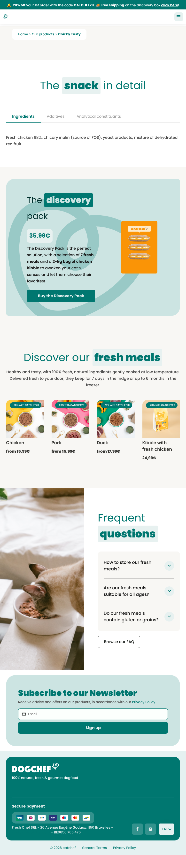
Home (23, 34)
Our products (43, 34)
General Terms (94, 847)
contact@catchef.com (31, 832)
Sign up (93, 728)
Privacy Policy (143, 702)
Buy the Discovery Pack (61, 296)
